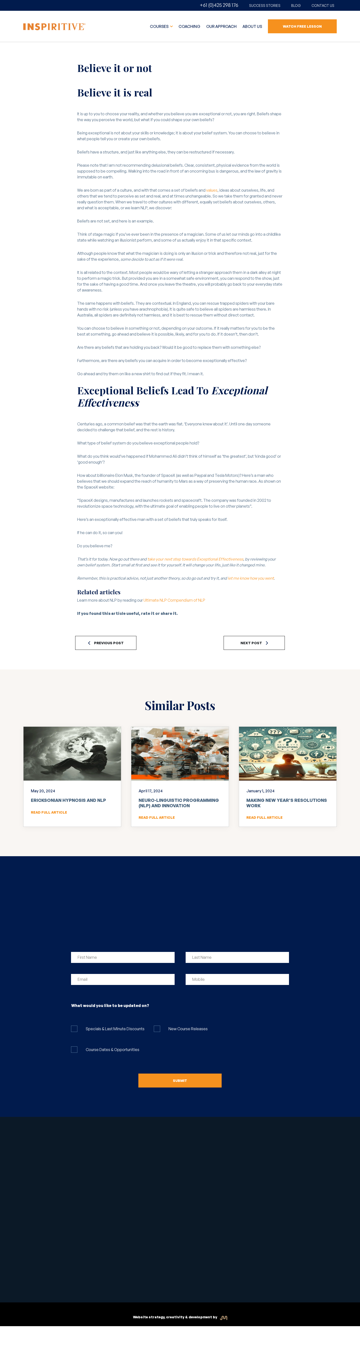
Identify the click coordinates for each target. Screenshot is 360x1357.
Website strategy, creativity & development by (175, 1317)
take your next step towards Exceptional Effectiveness (195, 559)
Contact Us (323, 5)
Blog (296, 5)
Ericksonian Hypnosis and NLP (68, 800)
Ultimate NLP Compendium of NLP (174, 600)
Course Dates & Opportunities (112, 1049)
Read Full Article (49, 812)
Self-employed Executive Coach (112, 1180)
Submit (180, 1080)
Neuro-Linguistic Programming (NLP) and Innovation (179, 802)
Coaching (189, 26)
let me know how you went (251, 578)
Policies (193, 1279)
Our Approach (221, 26)
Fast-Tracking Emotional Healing (112, 1166)
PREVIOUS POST (109, 643)
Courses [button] (159, 26)
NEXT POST (251, 643)
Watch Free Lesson (302, 26)
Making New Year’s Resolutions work (286, 802)
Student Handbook (126, 1277)
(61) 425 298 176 (254, 1162)
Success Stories (264, 5)
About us (252, 26)
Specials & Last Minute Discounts (115, 1028)
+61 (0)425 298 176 (219, 5)
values (211, 190)
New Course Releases (188, 1028)
